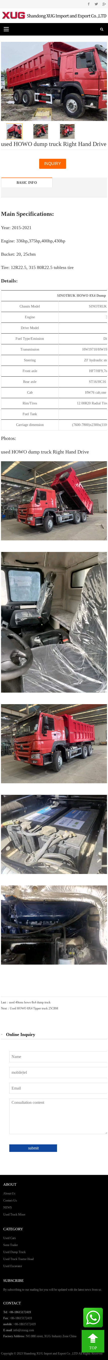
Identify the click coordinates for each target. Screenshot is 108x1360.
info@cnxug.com (23, 1330)
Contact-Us (10, 1200)
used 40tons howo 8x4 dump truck (29, 1002)
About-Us (9, 1193)
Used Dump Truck (14, 1252)
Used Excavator (12, 1266)
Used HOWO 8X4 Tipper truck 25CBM (34, 1008)
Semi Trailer (10, 1245)
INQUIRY (52, 164)
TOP (93, 1348)
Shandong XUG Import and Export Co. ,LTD (51, 1353)
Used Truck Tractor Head (18, 1259)
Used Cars (9, 1238)
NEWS (7, 1207)
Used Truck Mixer (14, 1214)
